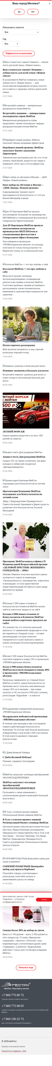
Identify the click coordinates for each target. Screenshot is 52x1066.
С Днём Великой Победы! (17, 757)
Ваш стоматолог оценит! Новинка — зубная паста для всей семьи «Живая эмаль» (24, 72)
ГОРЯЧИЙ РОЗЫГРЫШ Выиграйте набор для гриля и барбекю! (23, 867)
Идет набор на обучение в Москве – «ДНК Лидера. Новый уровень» (23, 186)
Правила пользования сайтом (13, 1047)
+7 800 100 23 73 (13, 1019)
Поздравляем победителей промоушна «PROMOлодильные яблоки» (25, 718)
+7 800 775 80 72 (13, 995)
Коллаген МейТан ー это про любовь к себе (24, 270)
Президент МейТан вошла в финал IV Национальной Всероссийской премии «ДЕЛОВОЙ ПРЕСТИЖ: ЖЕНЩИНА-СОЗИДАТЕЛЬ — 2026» (25, 566)
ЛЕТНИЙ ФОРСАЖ (14, 431)
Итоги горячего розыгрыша (19, 345)
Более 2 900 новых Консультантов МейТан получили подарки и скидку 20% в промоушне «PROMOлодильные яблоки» (26, 671)
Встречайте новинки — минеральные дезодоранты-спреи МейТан (24, 114)
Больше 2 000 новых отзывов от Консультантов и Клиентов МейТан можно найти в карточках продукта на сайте (25, 618)
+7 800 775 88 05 (13, 1006)
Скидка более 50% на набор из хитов (23, 930)
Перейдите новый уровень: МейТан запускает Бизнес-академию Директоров (23, 150)
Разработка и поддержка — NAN (14, 1051)
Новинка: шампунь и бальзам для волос (26, 370)
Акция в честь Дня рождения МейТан (24, 457)
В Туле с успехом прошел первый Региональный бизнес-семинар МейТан (25, 821)
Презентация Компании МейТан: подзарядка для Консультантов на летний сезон (22, 494)
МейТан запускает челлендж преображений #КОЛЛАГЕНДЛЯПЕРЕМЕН (19, 785)
